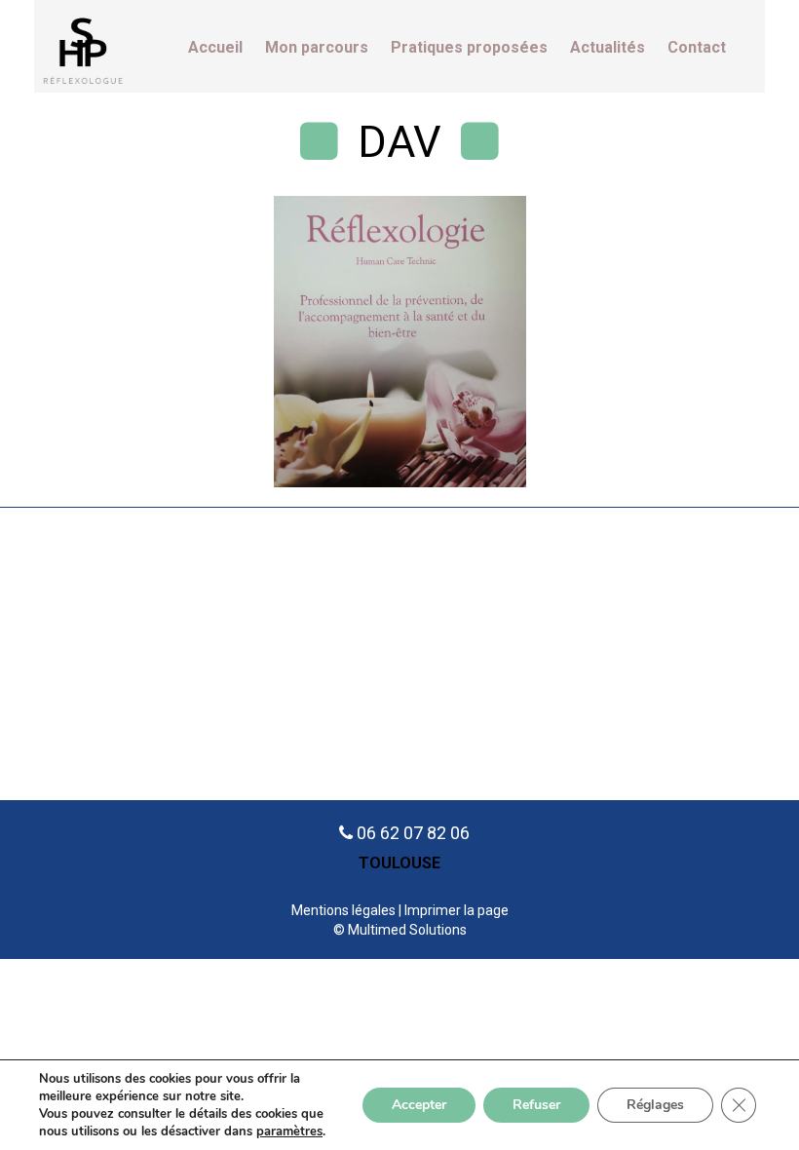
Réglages (655, 1104)
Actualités (607, 48)
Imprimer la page (456, 910)
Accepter (419, 1104)
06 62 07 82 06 (413, 833)
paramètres (289, 1131)
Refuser (536, 1104)
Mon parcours (316, 48)
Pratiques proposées (469, 48)
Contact (696, 48)
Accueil (215, 48)
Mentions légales (343, 910)
